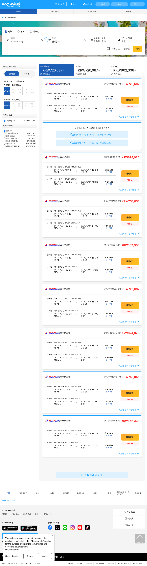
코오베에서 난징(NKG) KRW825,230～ (93, 143)
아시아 (52, 493)
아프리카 (66, 493)
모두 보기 (7, 91)
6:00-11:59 (19, 91)
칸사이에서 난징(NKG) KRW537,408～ (93, 134)
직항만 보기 (120, 48)
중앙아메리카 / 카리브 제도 (123, 493)
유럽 (95, 493)
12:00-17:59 (25, 91)
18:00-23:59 (32, 91)
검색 (138, 48)
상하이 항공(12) (20, 139)
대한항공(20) (20, 144)
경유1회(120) (10, 121)
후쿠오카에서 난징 (8, 500)
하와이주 (138, 493)
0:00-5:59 (13, 91)
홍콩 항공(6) (20, 136)
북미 (37, 493)
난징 (8, 493)
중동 (109, 493)
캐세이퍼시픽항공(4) (20, 146)
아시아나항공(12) (20, 141)
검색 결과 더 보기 (93, 475)
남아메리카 (23, 493)
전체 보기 (9, 131)
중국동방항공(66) (20, 133)
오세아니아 (81, 493)
